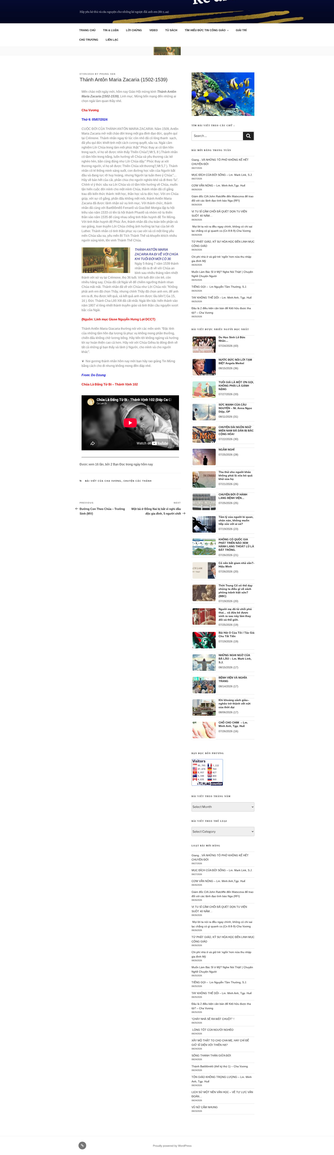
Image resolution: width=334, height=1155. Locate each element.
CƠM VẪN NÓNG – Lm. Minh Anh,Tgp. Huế (218, 185)
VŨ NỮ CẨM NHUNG (205, 1107)
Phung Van (108, 74)
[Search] (248, 136)
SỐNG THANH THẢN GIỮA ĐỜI (211, 1055)
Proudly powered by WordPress (172, 1145)
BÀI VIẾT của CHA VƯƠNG (103, 481)
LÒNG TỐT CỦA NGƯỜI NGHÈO (212, 1029)
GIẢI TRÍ (241, 30)
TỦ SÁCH (171, 30)
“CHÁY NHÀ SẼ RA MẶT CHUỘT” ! (213, 1019)
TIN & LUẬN (110, 30)
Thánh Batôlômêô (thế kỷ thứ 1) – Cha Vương (220, 1066)
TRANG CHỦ (87, 30)
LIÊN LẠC (112, 39)
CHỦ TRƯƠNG (88, 39)
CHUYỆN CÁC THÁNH (138, 481)
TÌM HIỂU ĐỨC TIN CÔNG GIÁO (205, 30)
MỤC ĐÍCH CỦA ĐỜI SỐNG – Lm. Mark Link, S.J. (222, 175)
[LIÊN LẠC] (82, 1146)
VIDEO (153, 30)
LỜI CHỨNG (134, 30)
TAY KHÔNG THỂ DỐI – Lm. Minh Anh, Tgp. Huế (222, 297)
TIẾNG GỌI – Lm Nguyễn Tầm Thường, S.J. (219, 286)
